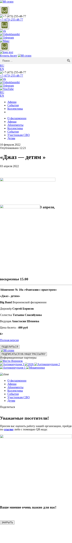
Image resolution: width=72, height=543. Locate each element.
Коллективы (15, 108)
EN (2, 68)
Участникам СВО (18, 135)
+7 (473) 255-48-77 (11, 19)
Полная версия (9, 340)
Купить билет (8, 55)
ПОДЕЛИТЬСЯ (9, 346)
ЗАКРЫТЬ (7, 522)
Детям (11, 138)
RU (2, 65)
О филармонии (16, 118)
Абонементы (15, 125)
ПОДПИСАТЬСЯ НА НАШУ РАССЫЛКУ (23, 354)
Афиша (11, 102)
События (13, 105)
